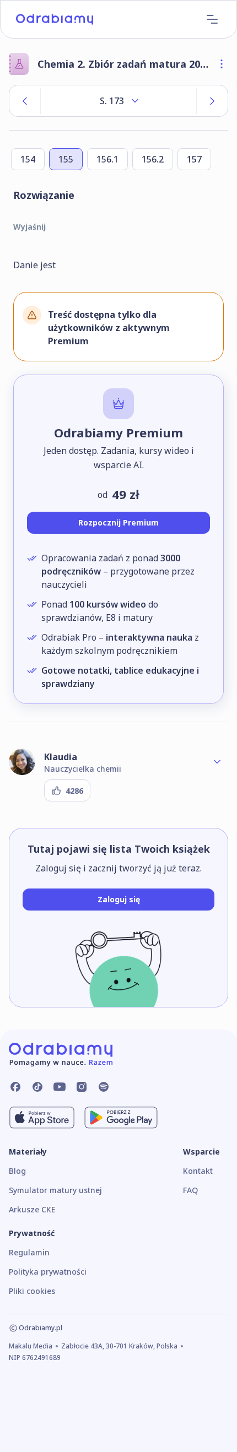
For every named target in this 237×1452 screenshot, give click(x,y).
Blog (17, 1171)
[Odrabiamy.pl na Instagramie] (81, 1086)
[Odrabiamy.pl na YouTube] (59, 1086)
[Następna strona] (212, 101)
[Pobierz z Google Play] (121, 1118)
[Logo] (54, 19)
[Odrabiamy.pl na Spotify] (103, 1086)
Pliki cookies (32, 1291)
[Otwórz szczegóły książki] (221, 64)
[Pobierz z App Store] (42, 1118)
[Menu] (212, 19)
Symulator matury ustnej (55, 1190)
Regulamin (29, 1252)
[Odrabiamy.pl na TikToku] (37, 1086)
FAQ (190, 1190)
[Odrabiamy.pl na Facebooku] (15, 1086)
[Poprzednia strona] (25, 101)
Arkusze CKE (32, 1209)
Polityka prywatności (48, 1271)
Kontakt (198, 1171)
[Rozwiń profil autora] (217, 762)
